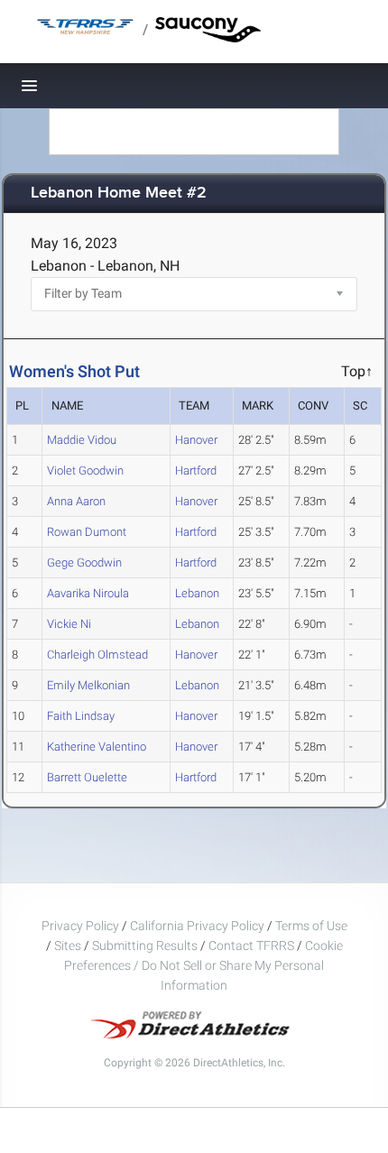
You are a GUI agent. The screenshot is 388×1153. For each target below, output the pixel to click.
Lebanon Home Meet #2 (119, 193)
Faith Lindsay (81, 716)
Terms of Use (311, 925)
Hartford (196, 470)
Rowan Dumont (86, 532)
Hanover (196, 440)
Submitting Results (145, 945)
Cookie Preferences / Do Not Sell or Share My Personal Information (203, 965)
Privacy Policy (80, 925)
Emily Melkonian (88, 685)
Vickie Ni (69, 624)
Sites (67, 945)
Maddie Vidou (81, 440)
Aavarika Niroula (88, 593)
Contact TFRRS (252, 945)
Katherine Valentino (96, 746)
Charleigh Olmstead (97, 654)
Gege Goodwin (84, 562)
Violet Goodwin (85, 470)
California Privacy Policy (197, 925)
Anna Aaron (76, 501)
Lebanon (197, 593)
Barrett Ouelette (87, 777)
